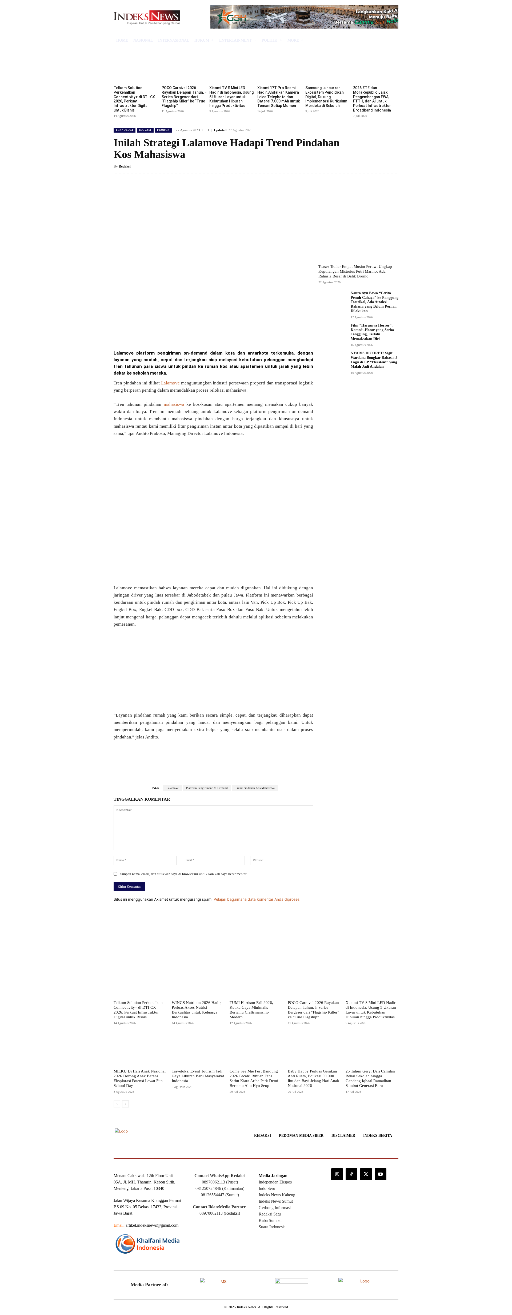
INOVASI (145, 130)
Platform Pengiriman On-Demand (207, 787)
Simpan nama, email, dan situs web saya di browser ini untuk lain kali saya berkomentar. (183, 874)
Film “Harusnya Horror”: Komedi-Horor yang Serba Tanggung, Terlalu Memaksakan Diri (372, 332)
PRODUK (163, 130)
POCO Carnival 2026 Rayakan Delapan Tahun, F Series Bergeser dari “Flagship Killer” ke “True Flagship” (184, 97)
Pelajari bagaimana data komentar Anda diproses (256, 899)
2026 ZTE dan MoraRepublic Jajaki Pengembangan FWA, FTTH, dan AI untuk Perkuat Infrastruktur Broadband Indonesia (372, 99)
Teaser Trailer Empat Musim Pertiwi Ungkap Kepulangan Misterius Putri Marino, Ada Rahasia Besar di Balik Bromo (355, 271)
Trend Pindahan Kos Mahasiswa (255, 787)
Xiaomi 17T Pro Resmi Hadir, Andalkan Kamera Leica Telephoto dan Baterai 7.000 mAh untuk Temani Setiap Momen (278, 97)
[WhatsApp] (189, 331)
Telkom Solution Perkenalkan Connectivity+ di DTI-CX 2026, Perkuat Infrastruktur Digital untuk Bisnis (134, 99)
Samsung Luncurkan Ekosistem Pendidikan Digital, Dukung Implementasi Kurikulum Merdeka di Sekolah (326, 97)
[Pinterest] (177, 331)
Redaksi (125, 166)
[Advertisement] (213, 672)
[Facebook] (152, 331)
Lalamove (170, 383)
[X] (164, 331)
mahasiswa (174, 404)
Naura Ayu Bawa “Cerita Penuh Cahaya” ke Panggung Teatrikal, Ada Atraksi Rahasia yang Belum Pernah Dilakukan (374, 302)
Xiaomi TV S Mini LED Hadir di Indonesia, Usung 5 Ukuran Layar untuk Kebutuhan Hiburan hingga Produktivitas (231, 97)
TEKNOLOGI (124, 130)
